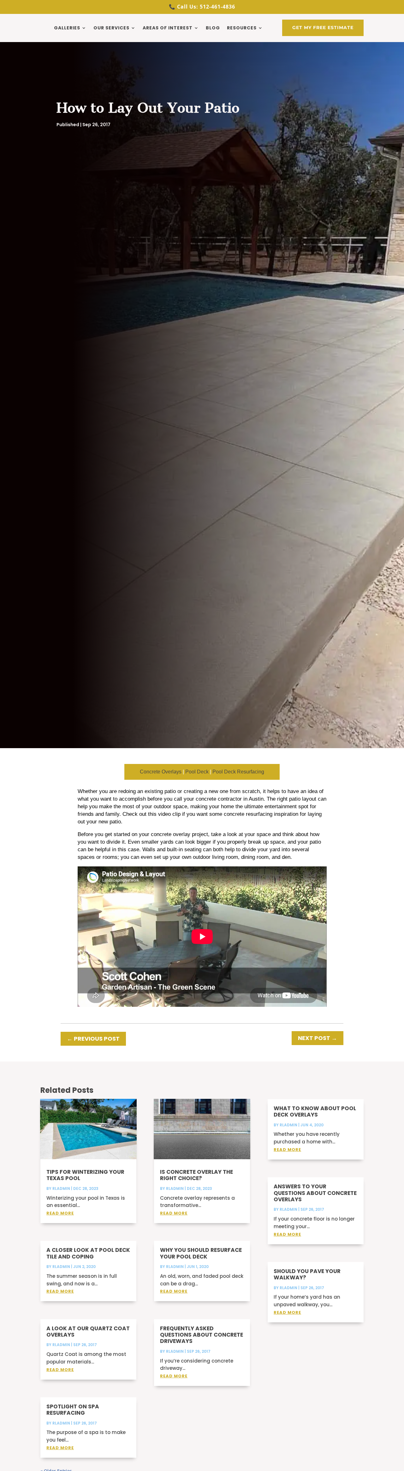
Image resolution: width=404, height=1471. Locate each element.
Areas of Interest (168, 28)
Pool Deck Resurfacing (238, 771)
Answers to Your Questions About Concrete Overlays (315, 1193)
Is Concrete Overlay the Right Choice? (196, 1175)
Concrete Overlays (160, 771)
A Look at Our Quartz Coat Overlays (88, 1332)
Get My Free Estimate (323, 27)
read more (60, 1213)
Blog (213, 28)
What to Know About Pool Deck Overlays (315, 1111)
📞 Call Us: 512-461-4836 (202, 6)
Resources (242, 28)
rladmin (61, 1188)
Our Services (111, 28)
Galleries (67, 28)
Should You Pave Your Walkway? (307, 1274)
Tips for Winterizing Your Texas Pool (85, 1175)
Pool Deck (197, 771)
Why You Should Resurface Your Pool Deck (201, 1253)
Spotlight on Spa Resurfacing (72, 1410)
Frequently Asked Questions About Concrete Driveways (201, 1335)
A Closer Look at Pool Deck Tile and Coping (88, 1253)
